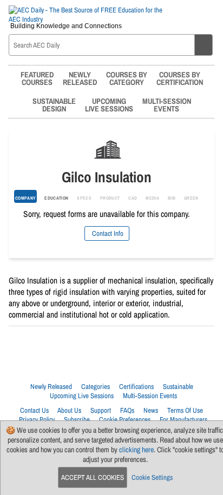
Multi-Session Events (150, 395)
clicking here (136, 449)
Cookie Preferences (124, 419)
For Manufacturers (183, 419)
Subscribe (77, 419)
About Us (69, 410)
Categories (95, 386)
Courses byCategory (126, 78)
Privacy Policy (37, 419)
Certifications (136, 386)
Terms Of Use (185, 410)
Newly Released (51, 386)
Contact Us (34, 410)
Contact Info (106, 233)
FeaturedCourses (37, 78)
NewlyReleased (80, 78)
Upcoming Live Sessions (82, 395)
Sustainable (178, 386)
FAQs (127, 410)
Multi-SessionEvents (166, 105)
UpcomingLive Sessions (109, 105)
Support (100, 410)
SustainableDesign (54, 105)
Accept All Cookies (92, 477)
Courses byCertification (179, 78)
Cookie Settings (152, 477)
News (150, 410)
